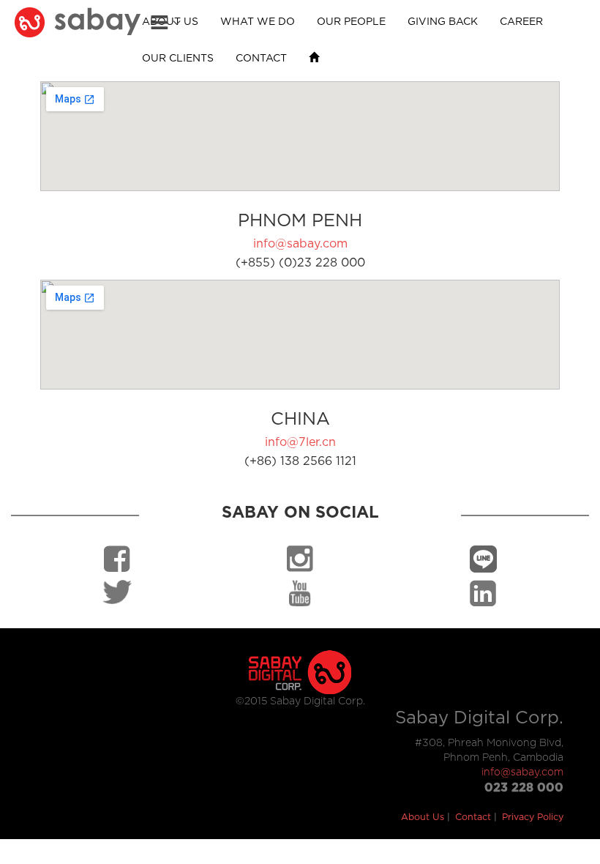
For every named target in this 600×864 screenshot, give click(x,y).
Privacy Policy (532, 817)
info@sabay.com (300, 244)
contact (261, 58)
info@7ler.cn (300, 442)
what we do (257, 22)
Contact (473, 817)
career (521, 22)
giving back (443, 22)
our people (351, 22)
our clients (178, 58)
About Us (422, 817)
